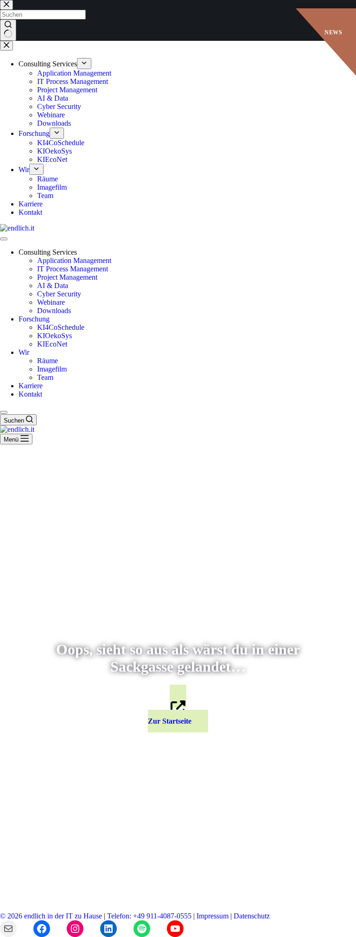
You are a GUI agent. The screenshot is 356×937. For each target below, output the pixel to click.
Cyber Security (59, 294)
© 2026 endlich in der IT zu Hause (51, 916)
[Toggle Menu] (3, 238)
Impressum (213, 916)
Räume (47, 361)
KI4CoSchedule (60, 327)
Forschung (34, 319)
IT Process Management (72, 269)
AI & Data (52, 285)
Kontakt (30, 394)
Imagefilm (52, 369)
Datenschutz (252, 916)
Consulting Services (48, 252)
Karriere (31, 386)
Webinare (51, 302)
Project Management (67, 277)
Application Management (74, 260)
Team (45, 377)
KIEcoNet (52, 344)
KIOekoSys (54, 336)
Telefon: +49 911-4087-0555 (149, 916)
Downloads (54, 310)
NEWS (333, 32)
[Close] (3, 412)
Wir (24, 352)
